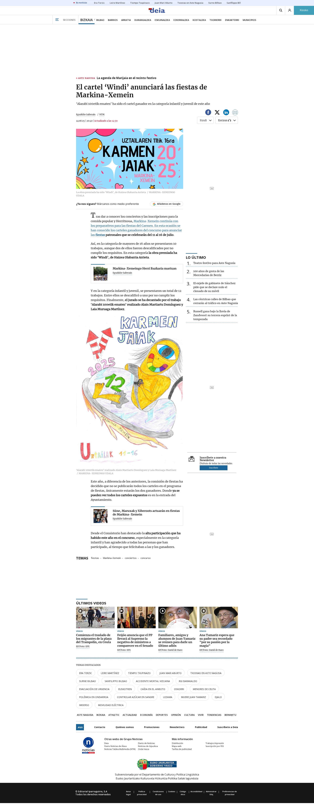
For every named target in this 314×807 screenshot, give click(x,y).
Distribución (177, 743)
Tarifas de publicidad (182, 749)
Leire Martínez (110, 673)
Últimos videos (91, 603)
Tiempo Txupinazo (139, 673)
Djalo (218, 697)
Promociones (151, 727)
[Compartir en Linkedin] (226, 113)
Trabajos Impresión (215, 743)
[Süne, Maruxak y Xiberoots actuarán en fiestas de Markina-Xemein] (100, 516)
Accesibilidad (196, 791)
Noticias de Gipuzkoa (148, 746)
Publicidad (201, 727)
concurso (145, 557)
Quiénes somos (125, 727)
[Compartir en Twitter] (217, 113)
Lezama (167, 697)
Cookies (171, 791)
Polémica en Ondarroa (93, 697)
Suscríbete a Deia (227, 727)
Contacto (99, 727)
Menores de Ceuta (204, 689)
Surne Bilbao (87, 681)
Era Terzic (85, 673)
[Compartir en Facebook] (208, 113)
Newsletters (177, 727)
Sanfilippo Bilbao (116, 681)
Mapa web (177, 746)
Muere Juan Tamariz (193, 697)
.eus (80, 727)
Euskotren (125, 689)
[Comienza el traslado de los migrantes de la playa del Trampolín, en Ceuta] (95, 617)
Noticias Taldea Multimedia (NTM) (119, 749)
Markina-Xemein (112, 557)
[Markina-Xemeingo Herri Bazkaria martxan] (100, 274)
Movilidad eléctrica (110, 705)
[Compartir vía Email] (235, 113)
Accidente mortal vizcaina (153, 681)
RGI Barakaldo (188, 681)
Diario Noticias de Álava (115, 746)
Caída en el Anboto (153, 689)
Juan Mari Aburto (170, 673)
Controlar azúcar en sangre (135, 697)
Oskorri (179, 689)
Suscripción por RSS (215, 746)
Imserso (84, 705)
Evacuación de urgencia (94, 689)
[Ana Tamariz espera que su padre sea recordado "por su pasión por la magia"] (219, 617)
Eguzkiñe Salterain (86, 114)
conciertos (131, 557)
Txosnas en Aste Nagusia (205, 673)
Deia (106, 743)
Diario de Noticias (146, 743)
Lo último (196, 257)
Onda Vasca (143, 749)
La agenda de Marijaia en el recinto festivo (126, 78)
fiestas (95, 557)
